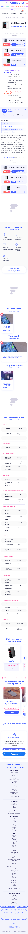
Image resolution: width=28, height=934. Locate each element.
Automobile (14, 816)
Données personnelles (14, 927)
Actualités (6, 124)
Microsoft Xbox (14, 792)
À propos (14, 923)
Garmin (14, 873)
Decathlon (14, 896)
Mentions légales (14, 922)
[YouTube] (15, 768)
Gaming (14, 786)
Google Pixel (14, 774)
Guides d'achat (7, 126)
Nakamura (14, 901)
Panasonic (14, 838)
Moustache (14, 899)
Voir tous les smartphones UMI (13, 678)
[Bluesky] (23, 768)
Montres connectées (14, 867)
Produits (10, 17)
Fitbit (14, 871)
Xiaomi (14, 782)
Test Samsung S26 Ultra (19, 919)
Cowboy (14, 895)
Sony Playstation (14, 796)
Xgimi (14, 845)
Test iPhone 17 (22, 909)
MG (14, 824)
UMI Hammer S (9, 158)
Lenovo (14, 807)
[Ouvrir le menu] (2, 2)
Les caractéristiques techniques (13, 129)
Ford (14, 823)
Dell (14, 806)
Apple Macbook (14, 804)
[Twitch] (18, 768)
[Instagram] (8, 768)
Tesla (14, 828)
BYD (14, 820)
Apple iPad (14, 883)
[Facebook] (10, 768)
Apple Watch (14, 870)
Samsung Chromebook (14, 813)
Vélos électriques (14, 893)
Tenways (14, 902)
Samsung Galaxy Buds (14, 859)
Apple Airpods (14, 852)
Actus (2, 6)
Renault (14, 827)
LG (14, 837)
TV (14, 833)
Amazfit (14, 869)
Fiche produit (11, 665)
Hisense (14, 835)
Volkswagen (14, 830)
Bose (14, 853)
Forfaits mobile (22, 906)
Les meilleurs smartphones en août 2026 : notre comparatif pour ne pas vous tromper (7, 385)
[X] (5, 768)
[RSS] (13, 768)
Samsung (14, 841)
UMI (24, 17)
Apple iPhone (14, 772)
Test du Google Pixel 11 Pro (11, 704)
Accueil (4, 17)
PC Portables (14, 801)
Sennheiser (14, 860)
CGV (14, 929)
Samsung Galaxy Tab (14, 888)
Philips (14, 839)
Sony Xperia (14, 781)
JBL (14, 856)
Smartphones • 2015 (18, 27)
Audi (14, 818)
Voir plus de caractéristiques (14, 269)
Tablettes (14, 880)
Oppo (14, 778)
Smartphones (18, 17)
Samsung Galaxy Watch (14, 876)
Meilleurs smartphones (8, 906)
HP (14, 810)
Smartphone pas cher (8, 909)
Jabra (14, 855)
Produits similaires (9, 132)
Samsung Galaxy (14, 779)
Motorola (14, 777)
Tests (7, 6)
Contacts (14, 925)
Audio (14, 850)
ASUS (14, 788)
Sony (14, 842)
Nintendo (14, 793)
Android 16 (21, 913)
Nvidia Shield (14, 795)
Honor (14, 809)
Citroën (14, 821)
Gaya (14, 898)
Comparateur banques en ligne (14, 916)
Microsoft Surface (14, 811)
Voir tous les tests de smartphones (15, 723)
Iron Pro (11, 661)
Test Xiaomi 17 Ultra (9, 913)
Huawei (14, 775)
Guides (12, 6)
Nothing (14, 857)
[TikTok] (20, 768)
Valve (14, 798)
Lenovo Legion (14, 791)
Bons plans (19, 6)
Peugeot (14, 825)
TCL (14, 844)
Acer (14, 803)
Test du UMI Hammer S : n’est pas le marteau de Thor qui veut (7, 328)
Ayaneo (14, 789)
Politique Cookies (14, 926)
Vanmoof (14, 904)
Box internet (5, 919)
